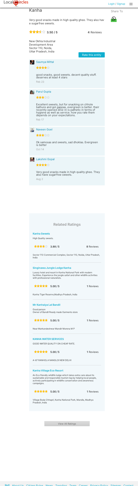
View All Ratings (67, 423)
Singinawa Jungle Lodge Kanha (52, 267)
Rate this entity (91, 55)
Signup (121, 3)
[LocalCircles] (16, 3)
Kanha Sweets (41, 233)
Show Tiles (131, 3)
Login (111, 3)
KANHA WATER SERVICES (48, 338)
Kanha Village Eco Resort (48, 370)
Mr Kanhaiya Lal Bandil (46, 304)
